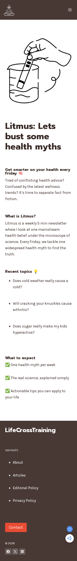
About (18, 462)
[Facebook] (8, 552)
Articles (19, 475)
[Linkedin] (22, 552)
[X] (15, 552)
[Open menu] (70, 9)
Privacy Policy (24, 500)
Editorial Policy (25, 488)
